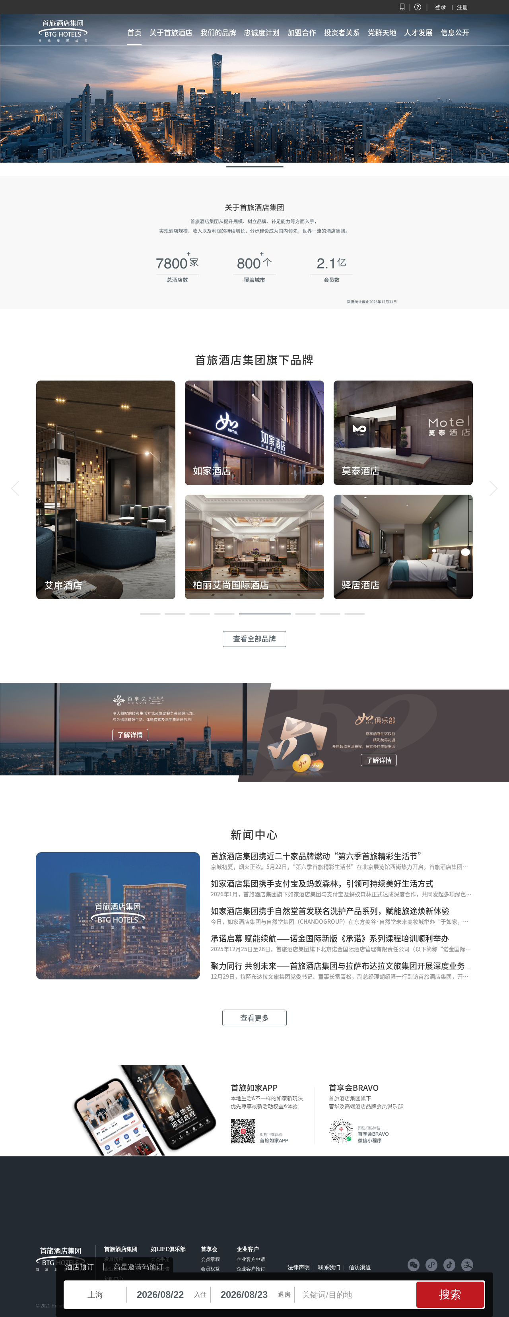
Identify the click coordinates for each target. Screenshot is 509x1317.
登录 (440, 7)
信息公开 (455, 32)
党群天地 (382, 32)
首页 (134, 32)
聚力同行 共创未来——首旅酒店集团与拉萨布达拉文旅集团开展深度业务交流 (346, 966)
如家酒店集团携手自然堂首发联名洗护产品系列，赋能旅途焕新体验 (330, 911)
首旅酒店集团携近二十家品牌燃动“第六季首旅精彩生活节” (318, 856)
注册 (462, 7)
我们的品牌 (218, 32)
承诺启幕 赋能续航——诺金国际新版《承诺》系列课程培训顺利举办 (330, 938)
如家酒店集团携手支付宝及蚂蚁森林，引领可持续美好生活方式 (322, 884)
